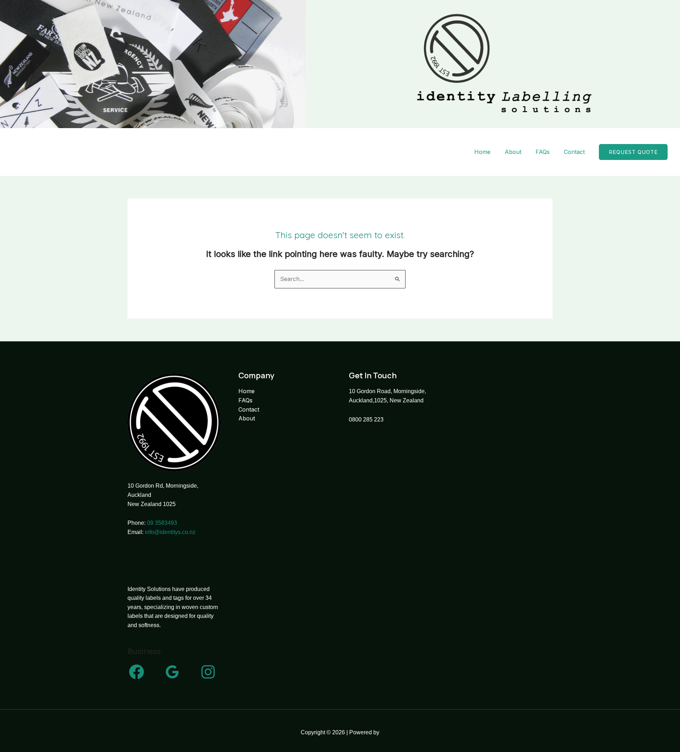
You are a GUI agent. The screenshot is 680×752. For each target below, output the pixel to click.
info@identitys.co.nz (170, 532)
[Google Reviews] (172, 672)
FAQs (543, 151)
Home (482, 151)
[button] (633, 152)
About (513, 151)
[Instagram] (208, 672)
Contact (574, 151)
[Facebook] (137, 672)
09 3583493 (162, 523)
